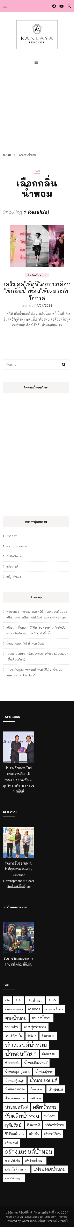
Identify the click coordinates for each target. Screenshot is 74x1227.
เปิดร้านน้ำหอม (34, 1160)
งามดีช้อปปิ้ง (13, 1036)
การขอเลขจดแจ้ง (14, 1009)
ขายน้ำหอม (16, 1018)
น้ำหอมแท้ (56, 1089)
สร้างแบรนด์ (11, 1142)
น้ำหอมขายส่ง (49, 1053)
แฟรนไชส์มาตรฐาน (14, 1178)
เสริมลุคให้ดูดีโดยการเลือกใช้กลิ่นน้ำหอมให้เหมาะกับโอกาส (37, 291)
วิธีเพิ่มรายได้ (33, 1125)
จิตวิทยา (32, 1036)
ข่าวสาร (11, 536)
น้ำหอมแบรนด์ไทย (15, 1098)
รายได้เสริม (50, 1116)
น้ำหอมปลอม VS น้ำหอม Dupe (25, 643)
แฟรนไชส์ (12, 566)
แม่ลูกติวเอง (13, 577)
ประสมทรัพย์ (16, 1107)
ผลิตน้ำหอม (45, 1107)
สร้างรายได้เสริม (52, 1134)
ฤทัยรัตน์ (13, 1125)
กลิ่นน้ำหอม (35, 1000)
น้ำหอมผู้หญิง (14, 1080)
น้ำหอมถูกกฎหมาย (17, 1071)
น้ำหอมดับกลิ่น (12, 1062)
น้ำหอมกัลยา (21, 1054)
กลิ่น (7, 1000)
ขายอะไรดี (11, 1027)
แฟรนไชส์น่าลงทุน (16, 1169)
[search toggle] (69, 6)
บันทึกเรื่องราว (36, 275)
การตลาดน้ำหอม (54, 1009)
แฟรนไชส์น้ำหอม (50, 1169)
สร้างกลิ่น (34, 1134)
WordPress (29, 1221)
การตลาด (34, 1009)
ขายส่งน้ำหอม (41, 1018)
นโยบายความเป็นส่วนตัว (53, 1221)
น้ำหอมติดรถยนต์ (35, 1063)
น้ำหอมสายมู (36, 1089)
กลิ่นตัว (18, 1000)
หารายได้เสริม (12, 1160)
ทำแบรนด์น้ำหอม (26, 1045)
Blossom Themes (55, 1217)
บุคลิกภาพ (35, 1098)
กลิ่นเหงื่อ (52, 1000)
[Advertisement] (37, 109)
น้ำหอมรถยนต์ (43, 1080)
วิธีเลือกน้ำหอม (14, 1134)
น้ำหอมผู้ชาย (44, 1071)
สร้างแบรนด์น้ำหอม (28, 1151)
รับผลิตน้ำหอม (22, 1116)
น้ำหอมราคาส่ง (15, 1089)
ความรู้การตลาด (16, 546)
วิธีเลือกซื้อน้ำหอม (54, 1125)
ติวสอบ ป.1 (48, 1036)
